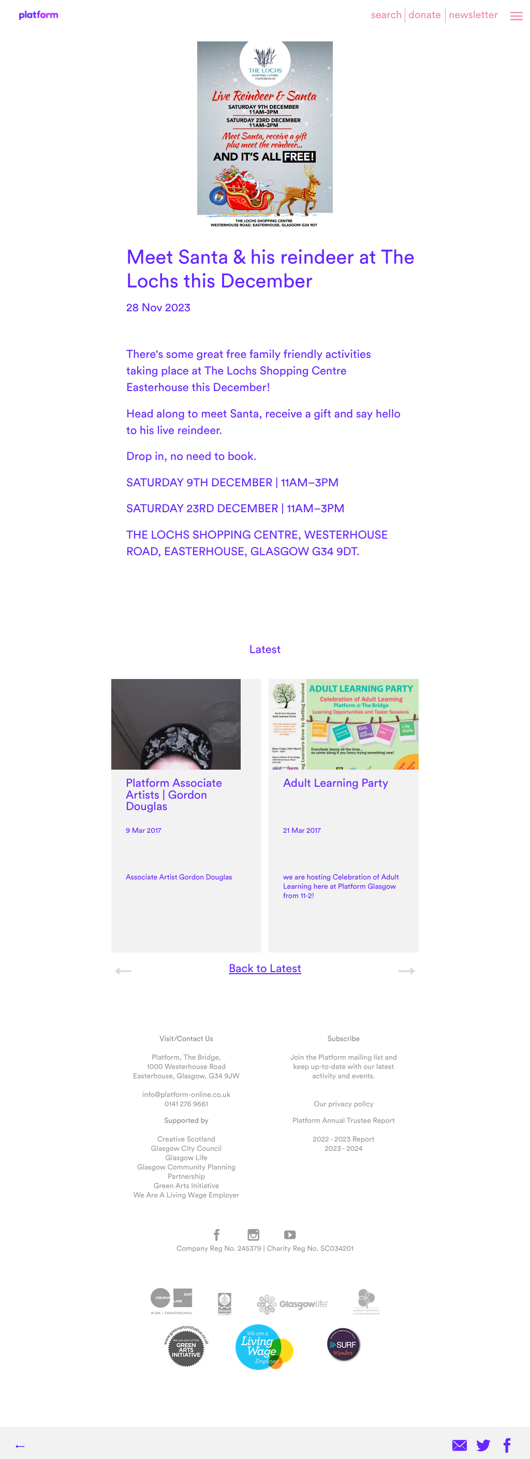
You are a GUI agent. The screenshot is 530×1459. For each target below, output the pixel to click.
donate (424, 14)
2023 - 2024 (343, 1148)
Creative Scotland (186, 1139)
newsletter (473, 14)
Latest (265, 649)
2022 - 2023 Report (344, 1139)
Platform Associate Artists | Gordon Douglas (174, 794)
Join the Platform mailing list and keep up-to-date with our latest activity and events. (343, 1066)
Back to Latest (265, 968)
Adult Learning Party (335, 782)
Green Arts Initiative (186, 1185)
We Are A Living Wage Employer (186, 1195)
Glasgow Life (186, 1157)
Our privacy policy (343, 1103)
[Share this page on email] (459, 1446)
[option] (186, 815)
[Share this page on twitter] (483, 1446)
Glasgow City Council (186, 1148)
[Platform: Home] (39, 15)
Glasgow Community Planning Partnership (186, 1171)
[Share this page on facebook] (507, 1446)
